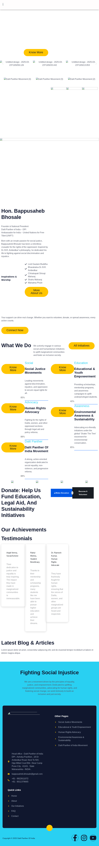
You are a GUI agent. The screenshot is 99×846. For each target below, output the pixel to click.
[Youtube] (93, 837)
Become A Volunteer (83, 492)
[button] (3, 63)
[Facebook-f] (75, 837)
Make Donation (62, 493)
